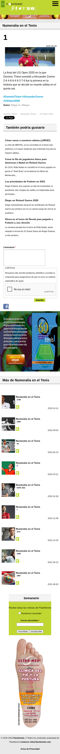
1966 (19, 422)
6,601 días (21, 488)
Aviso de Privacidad (30, 749)
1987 (19, 576)
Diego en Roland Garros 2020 (21, 200)
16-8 (18, 532)
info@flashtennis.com (40, 742)
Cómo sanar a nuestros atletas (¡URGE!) (27, 140)
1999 (19, 554)
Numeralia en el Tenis (28, 397)
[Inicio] (13, 3)
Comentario (9, 247)
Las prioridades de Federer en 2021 (25, 181)
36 (18, 444)
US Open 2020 (46, 114)
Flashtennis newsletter (31, 613)
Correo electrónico (30, 620)
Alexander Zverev (28, 114)
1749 (19, 400)
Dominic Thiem (10, 114)
